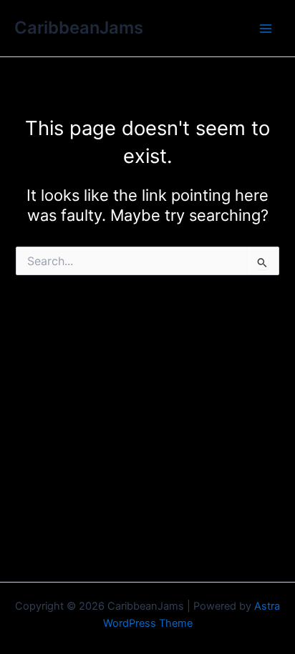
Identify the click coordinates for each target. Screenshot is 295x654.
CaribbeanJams (78, 27)
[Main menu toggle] (266, 29)
